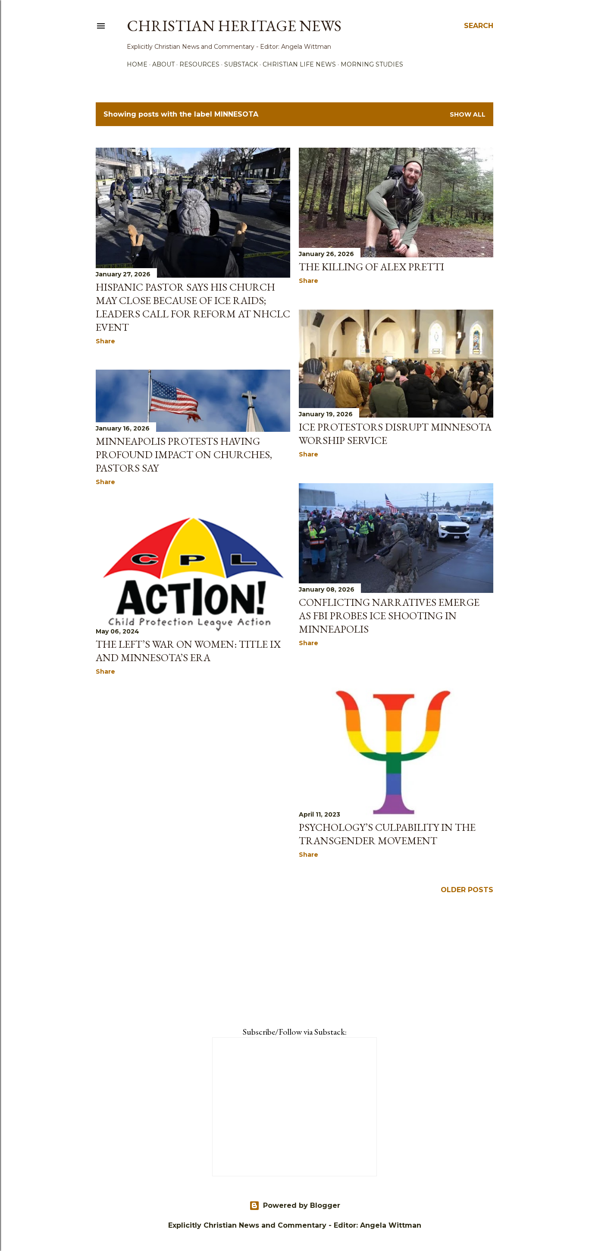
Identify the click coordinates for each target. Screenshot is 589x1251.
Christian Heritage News (234, 26)
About (163, 64)
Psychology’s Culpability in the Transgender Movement (387, 833)
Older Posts (467, 890)
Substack (241, 64)
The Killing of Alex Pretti (371, 266)
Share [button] (105, 341)
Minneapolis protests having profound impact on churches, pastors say (184, 454)
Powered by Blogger (301, 1205)
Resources (199, 64)
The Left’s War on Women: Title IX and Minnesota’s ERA (188, 650)
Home (137, 64)
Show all (468, 114)
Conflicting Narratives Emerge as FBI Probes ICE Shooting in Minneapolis (389, 615)
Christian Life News (299, 64)
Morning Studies (372, 64)
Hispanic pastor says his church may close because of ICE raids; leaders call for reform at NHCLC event (193, 307)
